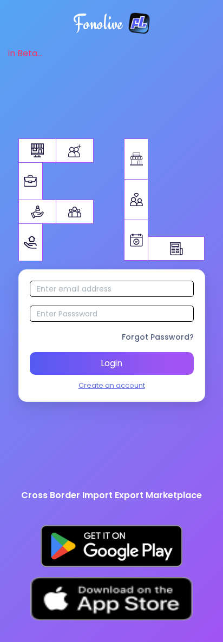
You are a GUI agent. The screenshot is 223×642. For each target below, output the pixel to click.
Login (111, 363)
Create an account (111, 385)
